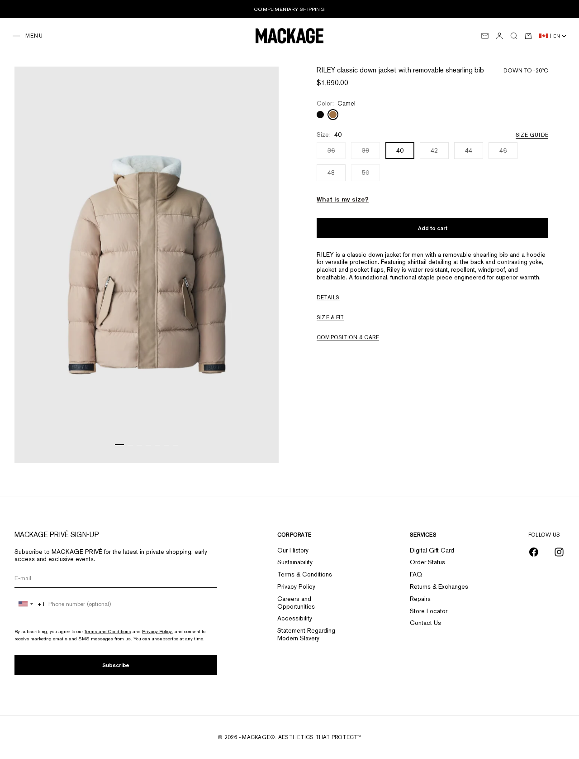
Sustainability (295, 562)
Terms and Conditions (108, 631)
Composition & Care (348, 337)
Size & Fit (330, 317)
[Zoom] (260, 445)
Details (328, 297)
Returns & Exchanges (439, 586)
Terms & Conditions (304, 574)
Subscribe (115, 665)
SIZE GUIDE (532, 135)
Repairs (420, 599)
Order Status (427, 562)
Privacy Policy (157, 631)
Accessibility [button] (294, 618)
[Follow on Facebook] (533, 552)
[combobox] (30, 604)
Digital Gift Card (432, 550)
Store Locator (428, 611)
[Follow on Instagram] (559, 552)
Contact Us (425, 623)
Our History (292, 550)
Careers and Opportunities (296, 602)
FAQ (416, 574)
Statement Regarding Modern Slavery (306, 634)
